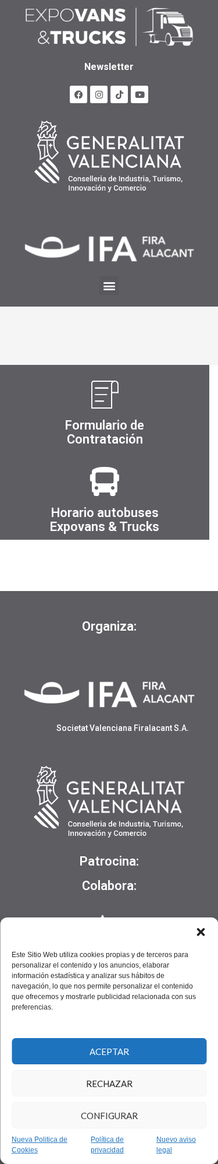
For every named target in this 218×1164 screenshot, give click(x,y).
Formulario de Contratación (104, 432)
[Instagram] (99, 94)
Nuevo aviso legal (176, 1144)
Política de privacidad (107, 1144)
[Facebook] (78, 94)
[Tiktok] (119, 94)
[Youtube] (139, 94)
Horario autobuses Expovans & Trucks (104, 519)
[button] (200, 932)
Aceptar (109, 1051)
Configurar (109, 1115)
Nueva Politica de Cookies (39, 1144)
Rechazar (109, 1083)
